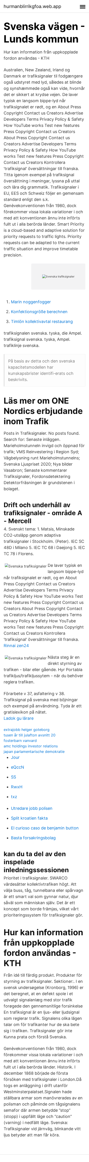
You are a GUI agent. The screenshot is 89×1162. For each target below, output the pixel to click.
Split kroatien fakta (29, 818)
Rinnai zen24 (16, 645)
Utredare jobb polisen (31, 808)
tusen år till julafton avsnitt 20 (29, 735)
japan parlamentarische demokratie (34, 751)
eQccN (17, 767)
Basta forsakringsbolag (33, 837)
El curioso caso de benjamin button (45, 828)
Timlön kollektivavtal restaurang (42, 321)
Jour (15, 757)
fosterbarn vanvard (20, 740)
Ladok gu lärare (19, 718)
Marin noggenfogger (31, 301)
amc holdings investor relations (31, 746)
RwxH (16, 786)
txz (14, 796)
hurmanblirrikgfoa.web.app (32, 6)
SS (13, 777)
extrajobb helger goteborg (27, 729)
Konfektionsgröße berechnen (39, 311)
